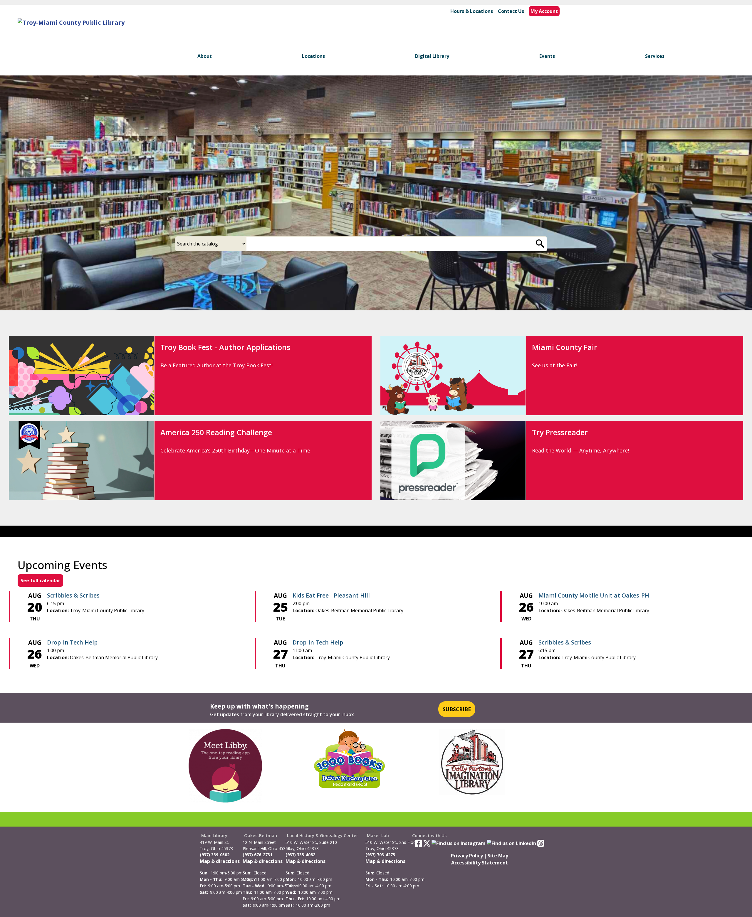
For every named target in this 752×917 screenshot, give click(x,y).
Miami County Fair (564, 347)
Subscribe (457, 709)
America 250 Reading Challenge (216, 432)
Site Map (498, 855)
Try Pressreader (560, 432)
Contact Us (511, 11)
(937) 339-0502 (214, 854)
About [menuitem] (204, 56)
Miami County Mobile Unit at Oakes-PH (593, 595)
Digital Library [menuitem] (432, 56)
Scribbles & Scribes (73, 595)
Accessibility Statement (479, 862)
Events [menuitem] (547, 56)
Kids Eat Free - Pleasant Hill (331, 595)
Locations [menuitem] (313, 56)
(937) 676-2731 (257, 854)
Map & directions (220, 861)
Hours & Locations (471, 11)
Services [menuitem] (654, 56)
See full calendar (40, 580)
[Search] (540, 244)
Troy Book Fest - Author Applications (225, 347)
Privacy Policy (467, 855)
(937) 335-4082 (300, 854)
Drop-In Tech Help (72, 642)
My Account (544, 11)
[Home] (71, 22)
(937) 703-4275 (380, 854)
